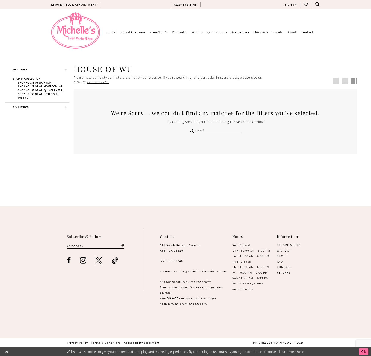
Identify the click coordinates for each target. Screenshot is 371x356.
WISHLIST (284, 250)
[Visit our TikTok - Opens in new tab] (115, 260)
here (300, 351)
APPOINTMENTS (289, 245)
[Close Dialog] (7, 351)
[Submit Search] (191, 130)
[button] (290, 4)
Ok (363, 351)
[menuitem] (74, 4)
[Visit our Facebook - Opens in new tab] (69, 260)
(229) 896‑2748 (171, 261)
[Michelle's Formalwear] (75, 30)
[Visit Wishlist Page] (306, 4)
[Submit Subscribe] (122, 245)
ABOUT (282, 256)
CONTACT (284, 267)
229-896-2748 (98, 82)
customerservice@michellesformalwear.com (193, 271)
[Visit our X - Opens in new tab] (99, 260)
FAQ (280, 261)
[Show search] (317, 4)
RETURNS (284, 272)
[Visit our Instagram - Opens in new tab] (83, 260)
